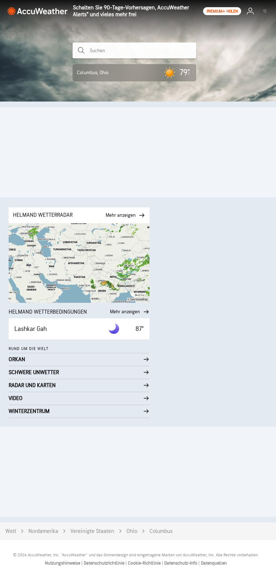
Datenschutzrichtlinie (104, 563)
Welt (10, 531)
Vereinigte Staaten (92, 531)
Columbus (161, 531)
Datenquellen (214, 563)
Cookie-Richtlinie (145, 563)
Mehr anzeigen (125, 312)
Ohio (131, 531)
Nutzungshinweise (63, 563)
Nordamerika (43, 531)
